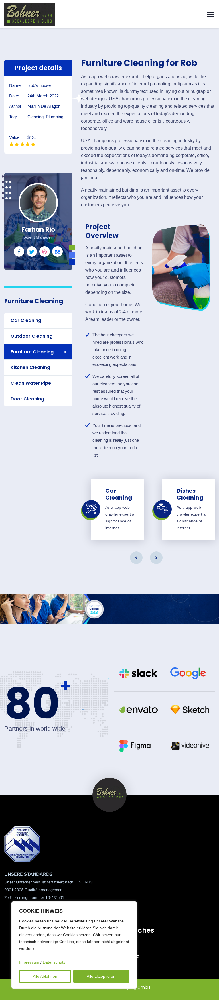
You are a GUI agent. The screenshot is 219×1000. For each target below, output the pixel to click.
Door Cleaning (27, 399)
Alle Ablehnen (45, 976)
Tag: (13, 116)
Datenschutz (54, 962)
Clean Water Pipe (31, 383)
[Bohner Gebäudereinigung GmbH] (29, 13)
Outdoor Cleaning (31, 336)
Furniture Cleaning (32, 352)
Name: (15, 85)
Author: (16, 106)
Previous (136, 557)
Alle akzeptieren (101, 976)
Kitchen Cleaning (30, 367)
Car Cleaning (26, 320)
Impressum (29, 962)
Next (156, 557)
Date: (14, 95)
